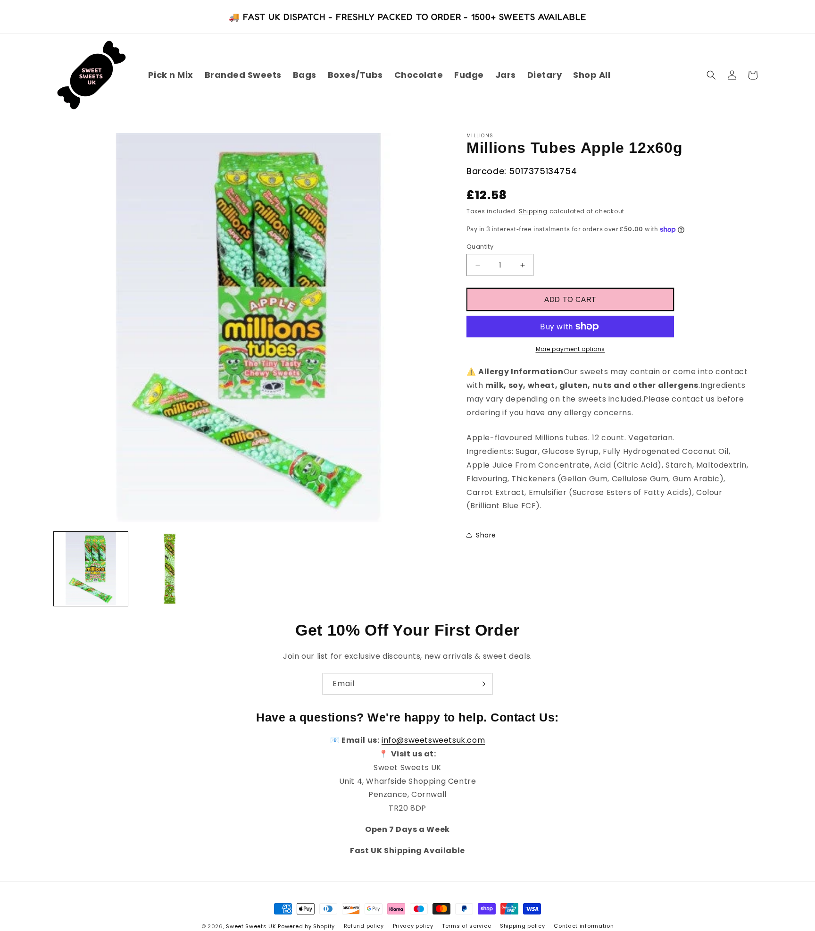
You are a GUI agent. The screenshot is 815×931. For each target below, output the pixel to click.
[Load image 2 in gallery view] (170, 569)
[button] (711, 75)
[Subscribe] (481, 684)
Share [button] (486, 535)
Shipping (533, 211)
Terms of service (466, 926)
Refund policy (364, 926)
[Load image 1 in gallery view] (91, 569)
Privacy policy (413, 926)
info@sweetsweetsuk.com (433, 740)
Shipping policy (522, 926)
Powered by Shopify (306, 926)
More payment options (570, 349)
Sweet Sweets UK (251, 926)
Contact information (584, 926)
